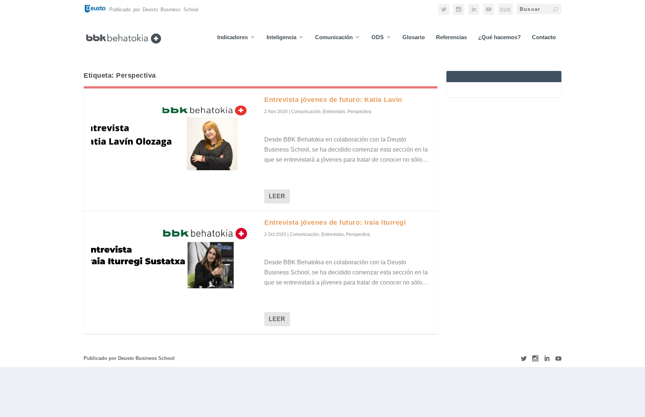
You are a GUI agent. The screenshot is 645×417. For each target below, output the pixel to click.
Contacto (544, 37)
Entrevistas (334, 111)
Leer (277, 196)
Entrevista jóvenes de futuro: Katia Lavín (333, 99)
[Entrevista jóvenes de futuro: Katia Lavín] (174, 136)
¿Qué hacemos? (499, 37)
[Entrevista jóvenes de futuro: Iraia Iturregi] (174, 259)
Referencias (451, 37)
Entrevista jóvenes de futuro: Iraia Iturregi (335, 222)
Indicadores (232, 37)
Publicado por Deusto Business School (129, 358)
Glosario (413, 37)
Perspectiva (359, 111)
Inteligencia (281, 37)
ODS (377, 37)
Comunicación (334, 37)
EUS (505, 10)
